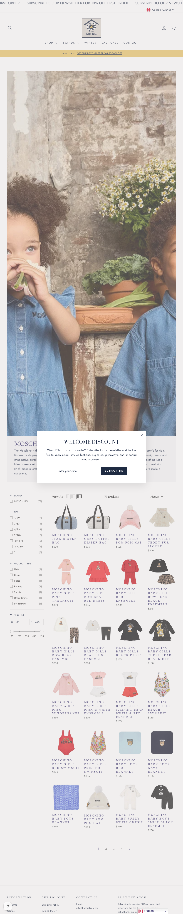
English (148, 910)
